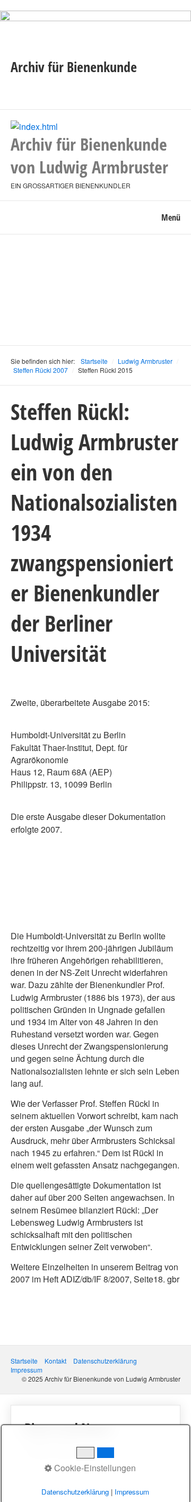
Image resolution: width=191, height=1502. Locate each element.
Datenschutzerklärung (105, 1360)
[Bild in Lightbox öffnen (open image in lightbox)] (95, 31)
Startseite (94, 360)
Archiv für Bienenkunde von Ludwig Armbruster (89, 155)
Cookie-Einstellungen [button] (94, 1468)
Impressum (26, 1369)
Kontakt (55, 1360)
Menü (170, 217)
